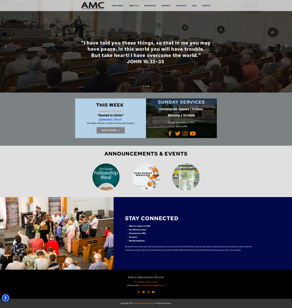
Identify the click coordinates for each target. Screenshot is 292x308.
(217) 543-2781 (132, 285)
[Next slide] (286, 46)
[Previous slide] (5, 46)
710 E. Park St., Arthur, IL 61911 (146, 282)
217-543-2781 (181, 126)
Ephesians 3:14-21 (110, 119)
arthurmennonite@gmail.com (152, 285)
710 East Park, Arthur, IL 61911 (181, 122)
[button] (5, 298)
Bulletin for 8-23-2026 (110, 111)
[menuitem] (118, 5)
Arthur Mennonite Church (146, 277)
